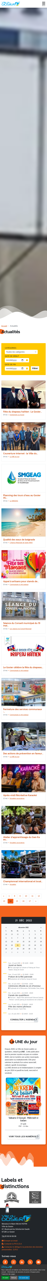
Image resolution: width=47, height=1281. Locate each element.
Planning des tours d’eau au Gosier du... (22, 496)
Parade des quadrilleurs (18, 995)
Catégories (10, 348)
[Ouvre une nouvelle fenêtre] (5, 1262)
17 (30, 901)
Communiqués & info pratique (19, 584)
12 (39, 896)
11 (32, 896)
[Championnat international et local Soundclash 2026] (23, 864)
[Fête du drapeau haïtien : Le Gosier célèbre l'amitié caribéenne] (23, 394)
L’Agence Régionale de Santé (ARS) (21, 542)
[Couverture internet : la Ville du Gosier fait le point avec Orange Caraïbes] (23, 436)
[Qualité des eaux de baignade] (23, 522)
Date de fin (10, 364)
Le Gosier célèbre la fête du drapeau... (23, 667)
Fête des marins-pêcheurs (19, 1007)
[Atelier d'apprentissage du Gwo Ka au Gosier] (23, 820)
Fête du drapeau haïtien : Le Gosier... (22, 411)
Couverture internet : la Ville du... (20, 453)
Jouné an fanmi (15, 965)
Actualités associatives (17, 798)
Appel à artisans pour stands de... (21, 581)
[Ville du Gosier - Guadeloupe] (16, 1218)
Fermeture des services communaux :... (22, 710)
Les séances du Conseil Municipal (20, 629)
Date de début (12, 356)
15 (17, 901)
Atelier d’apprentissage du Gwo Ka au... (21, 838)
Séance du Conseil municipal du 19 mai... (21, 624)
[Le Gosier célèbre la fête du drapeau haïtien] (23, 650)
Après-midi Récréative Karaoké (20, 795)
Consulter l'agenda (22, 1019)
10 (26, 896)
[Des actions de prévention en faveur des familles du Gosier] (23, 736)
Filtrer (35, 368)
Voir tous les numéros (23, 1136)
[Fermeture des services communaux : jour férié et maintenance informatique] (23, 692)
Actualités (13, 884)
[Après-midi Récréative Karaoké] (23, 778)
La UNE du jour (14, 456)
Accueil (4, 326)
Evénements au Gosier (17, 415)
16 (23, 901)
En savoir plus (24, 1278)
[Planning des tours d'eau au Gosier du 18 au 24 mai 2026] (23, 478)
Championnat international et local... (22, 881)
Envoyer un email (10, 1241)
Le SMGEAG (14, 501)
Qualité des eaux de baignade (19, 539)
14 (10, 901)
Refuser (13, 1278)
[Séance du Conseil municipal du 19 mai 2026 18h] (23, 606)
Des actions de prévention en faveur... (23, 753)
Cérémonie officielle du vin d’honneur (24, 986)
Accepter (5, 1278)
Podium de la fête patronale (20, 977)
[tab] (8, 1104)
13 (4, 901)
